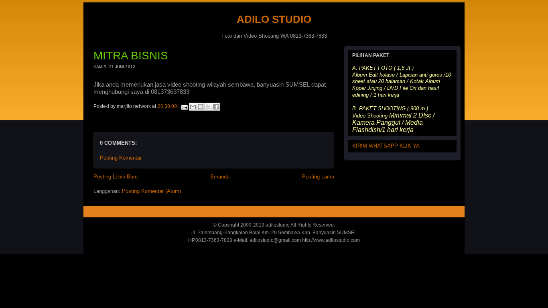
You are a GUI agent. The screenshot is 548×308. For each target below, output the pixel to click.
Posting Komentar (121, 158)
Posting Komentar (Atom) (151, 191)
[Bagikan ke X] (208, 107)
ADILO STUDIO (274, 19)
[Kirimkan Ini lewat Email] (193, 107)
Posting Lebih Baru (115, 177)
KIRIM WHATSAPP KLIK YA (386, 146)
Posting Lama (318, 177)
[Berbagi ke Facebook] (216, 107)
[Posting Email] (184, 106)
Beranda (219, 177)
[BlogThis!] (201, 107)
